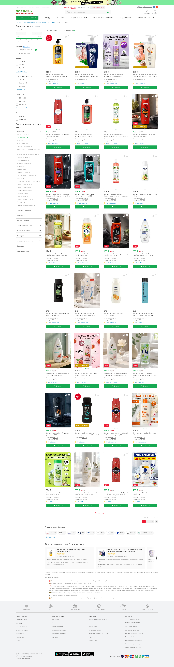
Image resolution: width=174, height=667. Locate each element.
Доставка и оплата (98, 7)
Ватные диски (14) (22, 169)
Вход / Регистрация (145, 7)
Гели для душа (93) (23, 138)
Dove (73, 533)
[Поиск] (107, 12)
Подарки (18, 640)
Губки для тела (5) (22, 193)
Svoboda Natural (147, 533)
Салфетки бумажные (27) (25, 157)
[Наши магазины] (74, 606)
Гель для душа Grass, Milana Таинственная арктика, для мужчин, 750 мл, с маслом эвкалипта (124, 550)
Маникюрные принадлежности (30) (28, 154)
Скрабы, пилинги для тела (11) (26, 175)
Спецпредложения (21, 626)
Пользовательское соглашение (133, 640)
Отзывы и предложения (59, 630)
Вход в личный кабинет (58, 633)
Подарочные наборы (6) (24, 190)
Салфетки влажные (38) (24, 147)
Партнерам (92, 616)
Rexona (132, 533)
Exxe (92, 533)
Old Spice (53, 533)
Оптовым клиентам (46, 7)
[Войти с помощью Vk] (154, 7)
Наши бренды (20, 637)
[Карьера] (123, 605)
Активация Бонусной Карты (132, 630)
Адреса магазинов (21, 7)
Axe (64, 533)
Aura (111, 533)
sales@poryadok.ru (25, 658)
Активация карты (34, 7)
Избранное (19, 623)
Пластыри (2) (21, 202)
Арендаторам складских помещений (99, 619)
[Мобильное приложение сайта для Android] (61, 654)
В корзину (59, 87)
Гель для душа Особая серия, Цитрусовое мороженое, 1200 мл (71, 550)
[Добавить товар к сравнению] (66, 36)
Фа (83, 533)
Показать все (50, 537)
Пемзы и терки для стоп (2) (25, 199)
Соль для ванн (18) (23, 160)
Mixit (102, 533)
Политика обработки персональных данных (137, 637)
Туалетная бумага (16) (24, 163)
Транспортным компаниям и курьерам (99, 633)
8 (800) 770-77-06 (84, 8)
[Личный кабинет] (147, 606)
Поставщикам (92, 623)
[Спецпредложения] (99, 606)
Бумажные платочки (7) (24, 187)
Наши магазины (20, 633)
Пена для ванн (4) (22, 196)
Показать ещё (99, 513)
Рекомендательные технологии (133, 647)
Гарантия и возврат (57, 626)
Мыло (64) (20, 141)
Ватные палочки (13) (23, 172)
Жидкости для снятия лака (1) (26, 205)
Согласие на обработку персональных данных (138, 644)
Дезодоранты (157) (23, 135)
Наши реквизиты (93, 640)
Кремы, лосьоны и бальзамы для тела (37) (28, 151)
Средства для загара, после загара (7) (28, 181)
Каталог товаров (21, 616)
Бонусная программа (131, 626)
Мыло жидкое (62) (22, 144)
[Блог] (50, 606)
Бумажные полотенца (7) (24, 184)
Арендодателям (93, 626)
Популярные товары (21, 619)
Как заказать (55, 619)
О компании (92, 637)
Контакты (55, 637)
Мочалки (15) (21, 166)
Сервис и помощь (58, 616)
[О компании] (26, 606)
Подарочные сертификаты (132, 622)
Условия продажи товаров (132, 619)
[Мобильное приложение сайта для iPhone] (75, 654)
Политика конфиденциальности (134, 633)
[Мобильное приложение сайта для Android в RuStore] (88, 654)
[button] (27, 18)
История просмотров (22, 630)
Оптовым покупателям (95, 630)
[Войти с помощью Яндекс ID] (157, 7)
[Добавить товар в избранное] (69, 36)
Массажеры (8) (21, 178)
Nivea (122, 533)
